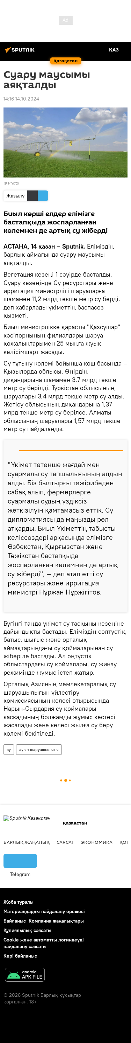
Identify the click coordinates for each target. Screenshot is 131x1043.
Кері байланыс (20, 956)
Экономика (96, 842)
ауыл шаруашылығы (39, 749)
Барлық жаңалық (26, 842)
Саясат (65, 842)
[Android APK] (25, 975)
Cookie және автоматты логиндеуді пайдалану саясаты (43, 943)
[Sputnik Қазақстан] (20, 52)
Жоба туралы (18, 902)
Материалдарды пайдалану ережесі (44, 911)
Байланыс (14, 921)
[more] (119, 604)
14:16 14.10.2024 (21, 99)
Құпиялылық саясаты (27, 930)
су (9, 749)
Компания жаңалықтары (56, 921)
